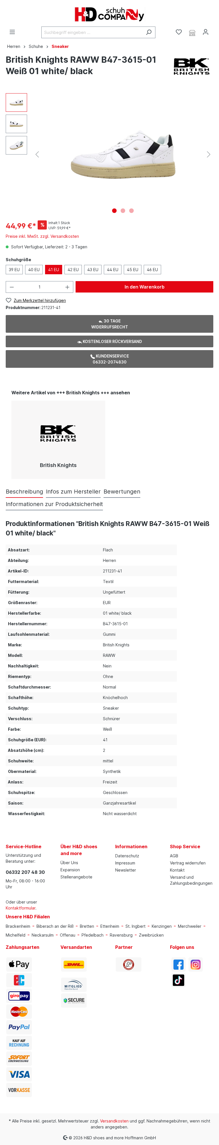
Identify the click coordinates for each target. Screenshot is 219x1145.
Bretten (87, 926)
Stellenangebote (76, 876)
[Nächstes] (208, 154)
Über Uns (69, 862)
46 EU (152, 269)
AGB (174, 855)
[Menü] (12, 32)
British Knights (58, 465)
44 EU (112, 269)
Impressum (125, 862)
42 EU (73, 269)
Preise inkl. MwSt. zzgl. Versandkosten (42, 236)
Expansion (70, 869)
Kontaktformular (20, 908)
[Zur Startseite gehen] (109, 14)
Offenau (67, 935)
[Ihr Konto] (205, 32)
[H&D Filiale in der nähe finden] (192, 32)
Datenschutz (127, 855)
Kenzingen (162, 926)
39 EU (14, 269)
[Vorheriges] (37, 154)
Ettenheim (109, 926)
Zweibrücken (151, 935)
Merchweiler (189, 926)
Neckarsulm (43, 935)
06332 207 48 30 (25, 872)
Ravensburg (121, 935)
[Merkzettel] (178, 32)
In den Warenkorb (145, 287)
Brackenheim (18, 926)
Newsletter (125, 870)
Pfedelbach (93, 935)
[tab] (24, 491)
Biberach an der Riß (55, 926)
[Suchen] (148, 32)
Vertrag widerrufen (188, 862)
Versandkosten (114, 1120)
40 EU (34, 269)
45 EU (132, 269)
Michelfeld (15, 935)
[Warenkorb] (215, 30)
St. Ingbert (135, 926)
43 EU (92, 269)
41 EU (53, 269)
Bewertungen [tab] (122, 491)
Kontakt (177, 870)
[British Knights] (192, 66)
